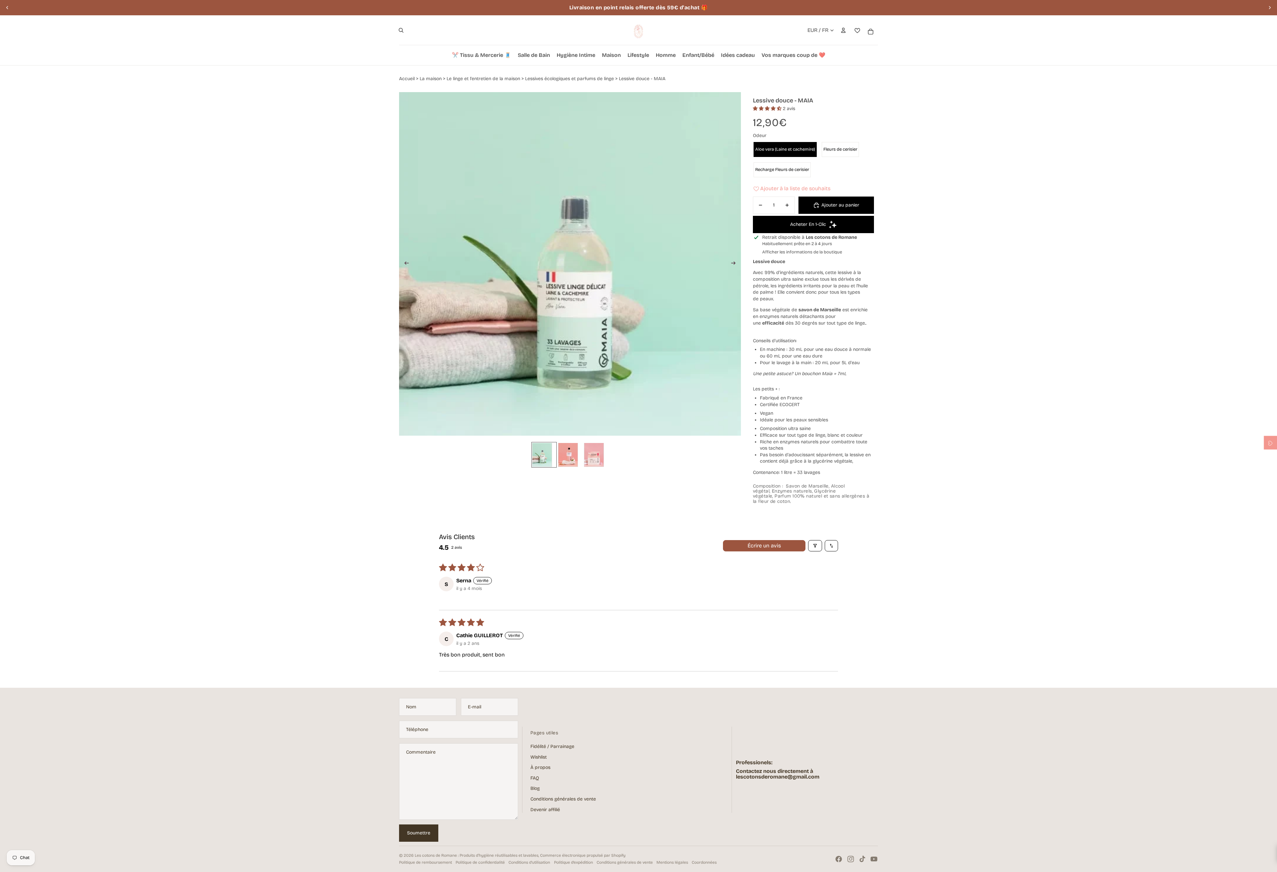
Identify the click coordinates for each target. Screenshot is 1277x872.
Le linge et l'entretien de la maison (483, 78)
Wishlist (538, 757)
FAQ (534, 778)
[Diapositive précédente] (7, 7)
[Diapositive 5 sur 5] (596, 455)
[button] (768, 108)
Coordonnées (704, 862)
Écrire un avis (764, 545)
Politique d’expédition (573, 862)
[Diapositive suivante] (1269, 7)
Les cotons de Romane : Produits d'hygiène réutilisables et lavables (476, 855)
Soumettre (418, 833)
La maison (431, 78)
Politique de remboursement (425, 862)
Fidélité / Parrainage (552, 746)
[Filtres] (815, 545)
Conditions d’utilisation (529, 862)
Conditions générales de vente (563, 799)
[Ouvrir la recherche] (401, 30)
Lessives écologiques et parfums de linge (569, 78)
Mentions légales (672, 862)
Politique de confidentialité (480, 862)
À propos (540, 767)
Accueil (407, 78)
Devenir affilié (545, 809)
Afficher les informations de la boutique (802, 252)
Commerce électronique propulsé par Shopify (583, 855)
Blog (535, 788)
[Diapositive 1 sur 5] (544, 455)
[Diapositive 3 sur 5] (570, 455)
